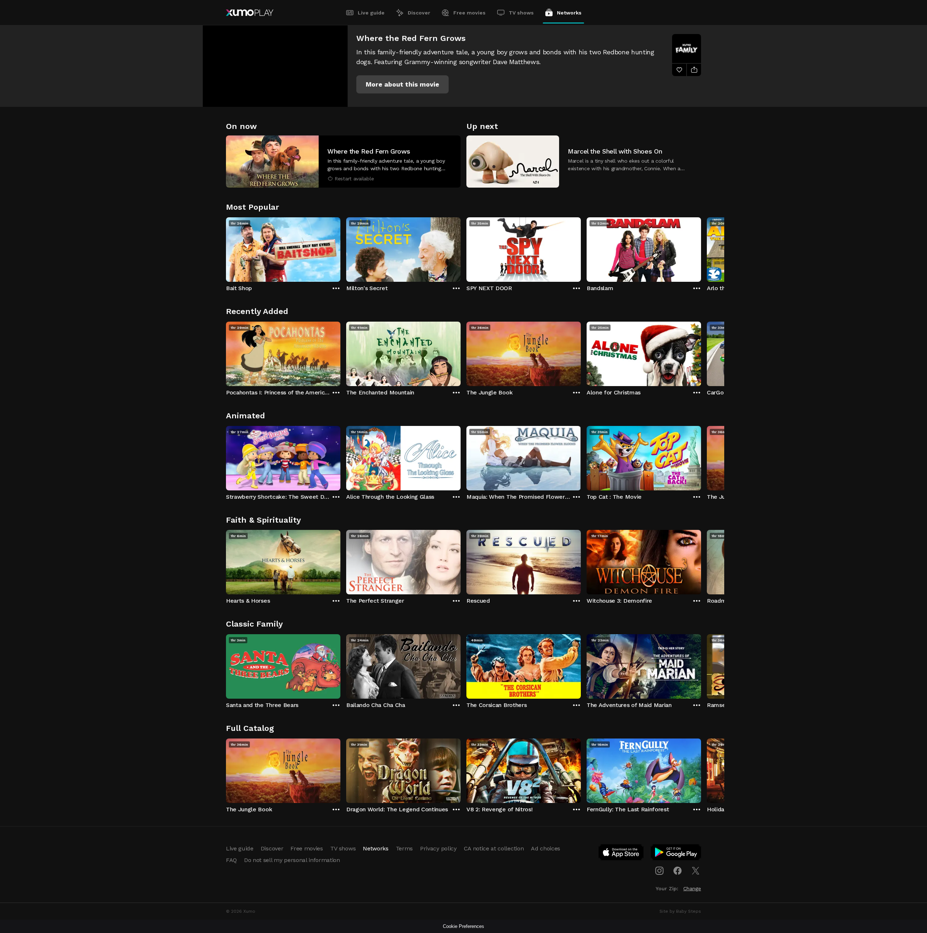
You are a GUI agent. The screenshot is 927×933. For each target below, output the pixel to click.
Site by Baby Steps (680, 911)
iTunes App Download (621, 853)
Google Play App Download (676, 853)
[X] (695, 870)
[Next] (701, 247)
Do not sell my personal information (292, 860)
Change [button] (692, 888)
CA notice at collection (494, 848)
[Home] (249, 12)
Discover (419, 13)
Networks (569, 13)
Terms (404, 848)
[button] (402, 84)
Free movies (469, 13)
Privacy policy (438, 848)
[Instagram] (659, 870)
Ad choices (545, 848)
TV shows (521, 13)
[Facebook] (677, 870)
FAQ (231, 860)
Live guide (371, 13)
